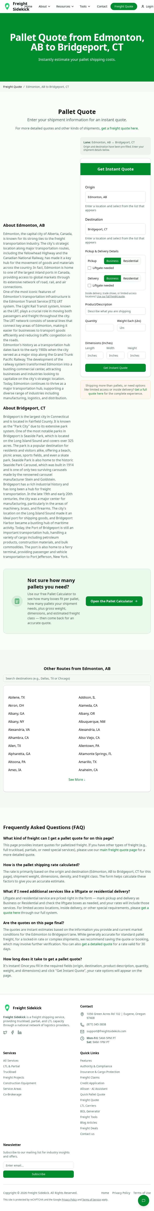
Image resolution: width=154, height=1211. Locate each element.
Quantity (91, 321)
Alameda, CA (88, 705)
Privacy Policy (121, 1193)
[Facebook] (12, 1032)
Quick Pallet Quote (92, 1094)
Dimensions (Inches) (98, 343)
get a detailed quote (97, 944)
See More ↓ (77, 779)
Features (86, 1060)
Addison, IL (87, 697)
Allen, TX (14, 746)
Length (90, 348)
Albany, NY (16, 721)
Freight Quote (123, 6)
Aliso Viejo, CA (89, 737)
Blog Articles (88, 1122)
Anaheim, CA (88, 770)
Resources (63, 6)
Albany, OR (87, 713)
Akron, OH (16, 705)
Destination (94, 219)
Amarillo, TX (87, 762)
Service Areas (12, 1089)
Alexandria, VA (19, 729)
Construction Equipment (19, 1083)
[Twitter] (5, 1032)
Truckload (9, 1072)
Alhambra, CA (18, 737)
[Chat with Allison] (143, 1200)
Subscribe (38, 1174)
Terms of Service (91, 1199)
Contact (102, 6)
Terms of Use (142, 1193)
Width (110, 348)
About (43, 6)
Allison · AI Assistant (93, 1089)
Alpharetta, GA (19, 754)
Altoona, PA (16, 762)
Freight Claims (90, 1077)
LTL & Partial (11, 1066)
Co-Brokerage (12, 1094)
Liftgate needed (103, 268)
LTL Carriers (88, 1106)
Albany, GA (16, 713)
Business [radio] (112, 261)
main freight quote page (118, 850)
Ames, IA (14, 770)
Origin (90, 187)
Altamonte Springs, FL (95, 754)
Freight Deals (89, 1128)
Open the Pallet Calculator (112, 601)
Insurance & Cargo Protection (100, 1072)
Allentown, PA (89, 746)
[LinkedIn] (20, 1032)
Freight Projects (13, 1077)
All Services (10, 1060)
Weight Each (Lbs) (129, 321)
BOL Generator (90, 1111)
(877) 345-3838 (96, 1024)
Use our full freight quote (111, 296)
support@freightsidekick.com (106, 1031)
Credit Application (92, 1083)
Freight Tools (88, 1117)
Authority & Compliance (96, 1066)
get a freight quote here (119, 128)
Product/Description (98, 304)
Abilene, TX (16, 697)
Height (132, 348)
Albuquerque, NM (92, 721)
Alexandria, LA (89, 729)
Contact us (87, 1134)
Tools (83, 6)
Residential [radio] (130, 261)
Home (28, 6)
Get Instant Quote (115, 368)
